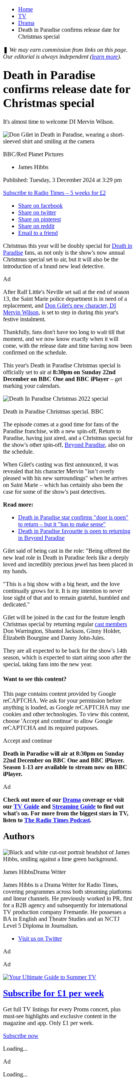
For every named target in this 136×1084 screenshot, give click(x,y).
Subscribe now (21, 1036)
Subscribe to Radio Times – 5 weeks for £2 (54, 193)
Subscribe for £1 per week (53, 993)
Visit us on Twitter (40, 938)
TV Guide (26, 806)
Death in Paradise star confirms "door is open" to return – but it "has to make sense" (73, 520)
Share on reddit (36, 226)
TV (22, 16)
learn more (105, 56)
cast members (111, 624)
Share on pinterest (39, 219)
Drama (26, 23)
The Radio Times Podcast (57, 820)
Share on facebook (40, 205)
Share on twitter (37, 212)
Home (25, 9)
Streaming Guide (74, 806)
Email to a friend (38, 233)
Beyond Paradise (85, 445)
